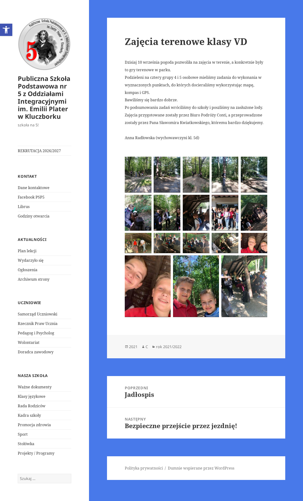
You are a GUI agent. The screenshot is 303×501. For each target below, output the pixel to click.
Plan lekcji (27, 250)
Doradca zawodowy (35, 352)
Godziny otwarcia (33, 216)
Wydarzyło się (31, 260)
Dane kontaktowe (33, 187)
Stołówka (26, 443)
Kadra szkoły (29, 415)
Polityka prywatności (144, 468)
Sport (23, 434)
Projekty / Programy (36, 453)
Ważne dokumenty (35, 387)
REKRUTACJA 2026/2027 (39, 150)
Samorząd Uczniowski (37, 314)
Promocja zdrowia (34, 424)
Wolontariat (29, 342)
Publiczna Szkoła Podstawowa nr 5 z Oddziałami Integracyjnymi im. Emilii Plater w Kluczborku (44, 97)
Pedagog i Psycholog (36, 333)
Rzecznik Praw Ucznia (38, 323)
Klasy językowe (31, 396)
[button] (6, 30)
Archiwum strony (33, 279)
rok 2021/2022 (169, 346)
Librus (24, 206)
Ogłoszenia (27, 269)
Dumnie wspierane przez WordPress (201, 468)
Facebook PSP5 (31, 197)
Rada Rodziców (31, 405)
